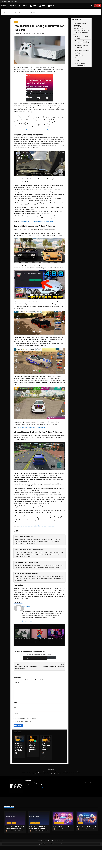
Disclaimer (53, 841)
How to (52, 5)
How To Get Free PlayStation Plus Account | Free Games (36, 526)
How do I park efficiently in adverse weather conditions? (83, 42)
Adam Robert (10, 830)
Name (16, 702)
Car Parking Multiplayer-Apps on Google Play (31, 427)
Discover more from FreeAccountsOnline (81, 64)
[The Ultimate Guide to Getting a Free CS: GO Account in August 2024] (19, 739)
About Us (46, 841)
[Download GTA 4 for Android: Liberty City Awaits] (56, 633)
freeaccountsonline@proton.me (40, 788)
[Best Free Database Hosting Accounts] (87, 818)
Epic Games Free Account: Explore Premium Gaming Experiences (46, 747)
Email (15, 707)
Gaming (14, 5)
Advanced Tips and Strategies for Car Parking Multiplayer (81, 31)
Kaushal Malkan (44, 753)
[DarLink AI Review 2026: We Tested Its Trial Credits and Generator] (39, 818)
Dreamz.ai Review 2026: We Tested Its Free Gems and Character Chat (15, 827)
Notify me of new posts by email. (23, 721)
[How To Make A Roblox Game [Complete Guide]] (39, 633)
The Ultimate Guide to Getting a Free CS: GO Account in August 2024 (19, 747)
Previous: (26, 666)
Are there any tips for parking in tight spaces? (83, 51)
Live (99, 5)
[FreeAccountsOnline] (16, 786)
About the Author (78, 55)
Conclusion (77, 53)
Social (43, 5)
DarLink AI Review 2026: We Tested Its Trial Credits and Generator (38, 827)
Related (78, 60)
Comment (17, 682)
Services (34, 5)
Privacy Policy (60, 841)
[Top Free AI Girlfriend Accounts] (63, 818)
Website (16, 713)
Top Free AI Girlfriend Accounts (61, 827)
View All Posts (28, 621)
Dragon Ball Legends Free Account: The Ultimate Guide (32, 746)
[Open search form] (91, 5)
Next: (53, 665)
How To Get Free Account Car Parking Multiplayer (81, 27)
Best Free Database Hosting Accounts (86, 827)
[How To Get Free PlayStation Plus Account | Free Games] (22, 633)
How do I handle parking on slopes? (82, 37)
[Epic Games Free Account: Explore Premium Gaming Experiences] (46, 739)
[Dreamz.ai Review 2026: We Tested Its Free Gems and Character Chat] (15, 818)
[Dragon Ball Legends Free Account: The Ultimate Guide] (33, 739)
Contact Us (40, 841)
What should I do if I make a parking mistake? (82, 46)
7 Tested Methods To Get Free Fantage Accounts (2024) (36, 221)
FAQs (75, 34)
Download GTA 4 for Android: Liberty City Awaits (55, 639)
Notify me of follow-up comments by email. (26, 718)
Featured (9, 823)
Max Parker (18, 33)
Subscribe (51, 658)
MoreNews (56, 844)
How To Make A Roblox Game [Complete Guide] (34, 130)
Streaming (24, 5)
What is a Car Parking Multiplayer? (80, 24)
